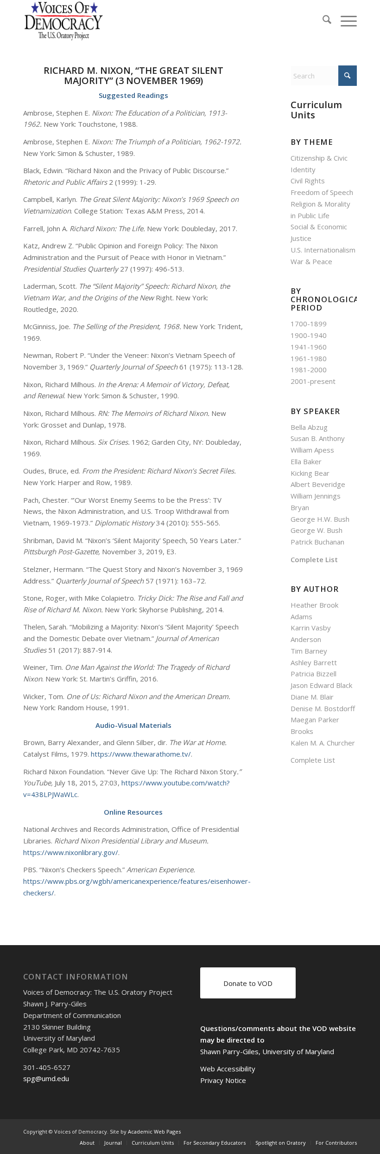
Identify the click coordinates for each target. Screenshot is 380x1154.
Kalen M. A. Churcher (323, 742)
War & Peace (311, 261)
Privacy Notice (223, 1080)
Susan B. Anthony (318, 438)
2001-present (313, 381)
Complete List (314, 559)
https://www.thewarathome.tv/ (141, 754)
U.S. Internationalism (323, 249)
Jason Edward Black (321, 685)
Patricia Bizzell (313, 673)
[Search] (322, 21)
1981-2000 (309, 369)
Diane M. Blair (312, 696)
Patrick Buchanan (317, 541)
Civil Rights (308, 180)
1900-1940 (309, 335)
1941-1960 (309, 346)
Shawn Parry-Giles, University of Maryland (267, 1051)
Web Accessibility (227, 1068)
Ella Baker (306, 461)
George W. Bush (316, 530)
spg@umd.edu (46, 1078)
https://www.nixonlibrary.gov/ (70, 852)
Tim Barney (309, 650)
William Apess (312, 449)
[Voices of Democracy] (64, 21)
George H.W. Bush (320, 519)
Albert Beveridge (318, 484)
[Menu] (344, 21)
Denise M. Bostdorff (323, 708)
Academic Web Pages (154, 1131)
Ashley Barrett (314, 662)
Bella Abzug (309, 427)
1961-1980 (309, 358)
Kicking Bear (310, 473)
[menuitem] (322, 21)
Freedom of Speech (322, 192)
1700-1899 (309, 323)
